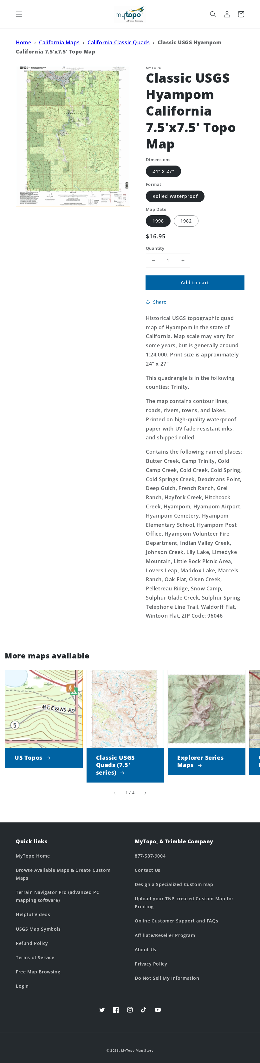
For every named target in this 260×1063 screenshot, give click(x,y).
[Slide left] (115, 793)
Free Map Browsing (38, 972)
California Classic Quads (119, 42)
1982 (186, 221)
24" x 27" (163, 171)
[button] (19, 14)
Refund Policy (32, 943)
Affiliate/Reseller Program (165, 935)
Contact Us (147, 870)
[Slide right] (145, 793)
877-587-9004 (150, 856)
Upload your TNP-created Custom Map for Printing (184, 902)
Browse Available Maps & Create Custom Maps (63, 874)
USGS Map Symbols (38, 929)
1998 (158, 221)
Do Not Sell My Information (167, 978)
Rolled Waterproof (175, 196)
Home (23, 42)
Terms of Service (35, 957)
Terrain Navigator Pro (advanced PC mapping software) (57, 896)
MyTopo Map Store (137, 1050)
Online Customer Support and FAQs (176, 921)
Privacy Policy (151, 964)
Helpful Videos (33, 914)
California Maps (59, 42)
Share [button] (159, 302)
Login (22, 986)
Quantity (155, 248)
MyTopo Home (33, 856)
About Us (145, 950)
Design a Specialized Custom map (174, 884)
